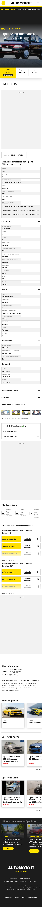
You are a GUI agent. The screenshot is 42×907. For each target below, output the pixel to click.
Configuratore (24, 681)
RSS (35, 881)
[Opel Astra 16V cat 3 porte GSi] (38, 579)
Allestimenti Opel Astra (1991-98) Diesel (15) (16, 531)
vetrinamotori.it (32, 897)
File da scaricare (9, 504)
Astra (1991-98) (15, 29)
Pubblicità (23, 881)
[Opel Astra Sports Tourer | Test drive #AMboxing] (36, 412)
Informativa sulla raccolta (8, 903)
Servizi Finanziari (15, 685)
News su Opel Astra (30, 685)
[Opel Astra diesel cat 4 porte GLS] (38, 553)
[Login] (3, 3)
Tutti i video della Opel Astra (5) (14, 418)
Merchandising (31, 683)
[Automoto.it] (21, 3)
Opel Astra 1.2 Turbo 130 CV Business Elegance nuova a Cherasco (11, 760)
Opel (4, 29)
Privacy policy (13, 878)
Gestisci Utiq (22, 885)
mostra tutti (6, 560)
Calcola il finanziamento (13, 426)
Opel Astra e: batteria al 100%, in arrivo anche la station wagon (12, 842)
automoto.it (8, 897)
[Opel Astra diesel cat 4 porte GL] (38, 546)
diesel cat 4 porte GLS (9, 553)
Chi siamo (5, 885)
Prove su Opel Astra (8, 688)
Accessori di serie (9, 390)
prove (5, 836)
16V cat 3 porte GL (8, 572)
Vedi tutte (38, 769)
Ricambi (4, 685)
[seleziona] (35, 210)
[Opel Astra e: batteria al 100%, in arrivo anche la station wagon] (12, 831)
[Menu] (39, 3)
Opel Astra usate (11, 431)
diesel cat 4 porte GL (9, 546)
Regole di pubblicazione (11, 881)
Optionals (6, 397)
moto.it (17, 897)
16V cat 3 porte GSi (8, 579)
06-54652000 (12, 674)
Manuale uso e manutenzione (14, 683)
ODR (30, 881)
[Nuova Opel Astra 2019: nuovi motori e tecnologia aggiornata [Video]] (26, 412)
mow (23, 897)
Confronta (9, 75)
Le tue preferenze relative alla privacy (13, 906)
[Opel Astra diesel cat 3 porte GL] (38, 539)
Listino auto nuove (24, 9)
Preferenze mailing (34, 885)
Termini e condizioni (25, 878)
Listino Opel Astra (24, 688)
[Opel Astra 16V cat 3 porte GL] (38, 572)
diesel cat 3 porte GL (9, 539)
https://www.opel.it (13, 676)
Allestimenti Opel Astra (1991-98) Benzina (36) (16, 564)
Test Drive (35, 681)
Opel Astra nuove (11, 436)
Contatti (13, 885)
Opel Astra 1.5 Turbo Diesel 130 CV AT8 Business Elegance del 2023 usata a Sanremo (12, 800)
